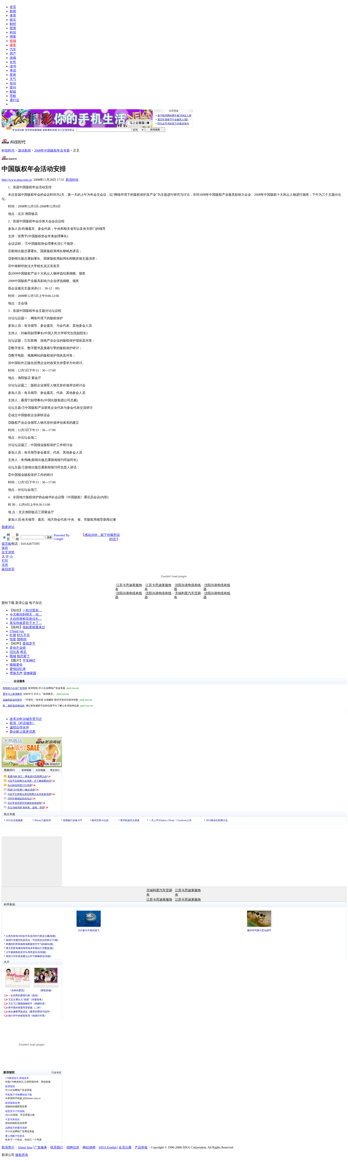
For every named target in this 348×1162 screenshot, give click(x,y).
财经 (13, 24)
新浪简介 (8, 1147)
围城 (13, 656)
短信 (13, 83)
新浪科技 (72, 179)
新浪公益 (21, 602)
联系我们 (56, 1147)
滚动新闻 (24, 150)
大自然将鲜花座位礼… (26, 618)
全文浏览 (8, 552)
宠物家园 (29, 673)
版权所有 (21, 1155)
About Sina (25, 1147)
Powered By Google (62, 537)
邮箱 (13, 91)
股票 (13, 28)
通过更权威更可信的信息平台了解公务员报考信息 (48, 705)
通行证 (14, 100)
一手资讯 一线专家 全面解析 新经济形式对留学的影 (47, 699)
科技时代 (8, 150)
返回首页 (8, 569)
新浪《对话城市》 (22, 723)
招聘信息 (72, 1147)
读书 (13, 66)
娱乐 (13, 19)
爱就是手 (29, 643)
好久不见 (23, 635)
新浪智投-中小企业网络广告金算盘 (41, 688)
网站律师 (89, 1147)
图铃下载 (8, 602)
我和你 (22, 639)
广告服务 (40, 1147)
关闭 (5, 565)
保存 (5, 548)
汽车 (13, 49)
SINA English (108, 1147)
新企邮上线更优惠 (22, 731)
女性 (13, 62)
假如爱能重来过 (34, 627)
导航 (13, 96)
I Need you (17, 631)
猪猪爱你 (16, 664)
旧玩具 (14, 652)
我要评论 (8, 527)
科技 (13, 32)
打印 (5, 560)
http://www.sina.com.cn (17, 179)
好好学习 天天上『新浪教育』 (36, 694)
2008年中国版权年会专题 (52, 150)
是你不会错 (18, 647)
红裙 (13, 635)
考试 (13, 70)
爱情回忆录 (18, 669)
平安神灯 (29, 660)
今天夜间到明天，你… (26, 614)
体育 (13, 15)
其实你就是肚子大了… (26, 623)
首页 (13, 7)
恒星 (13, 639)
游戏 (13, 57)
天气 (13, 79)
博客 (13, 36)
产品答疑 (141, 1147)
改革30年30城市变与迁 (26, 719)
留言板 (6, 543)
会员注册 (125, 1147)
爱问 (13, 87)
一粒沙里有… (32, 610)
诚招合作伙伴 (19, 727)
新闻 (13, 11)
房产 (13, 53)
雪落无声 (16, 673)
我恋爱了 (23, 656)
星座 (13, 74)
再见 (23, 652)
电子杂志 (35, 602)
